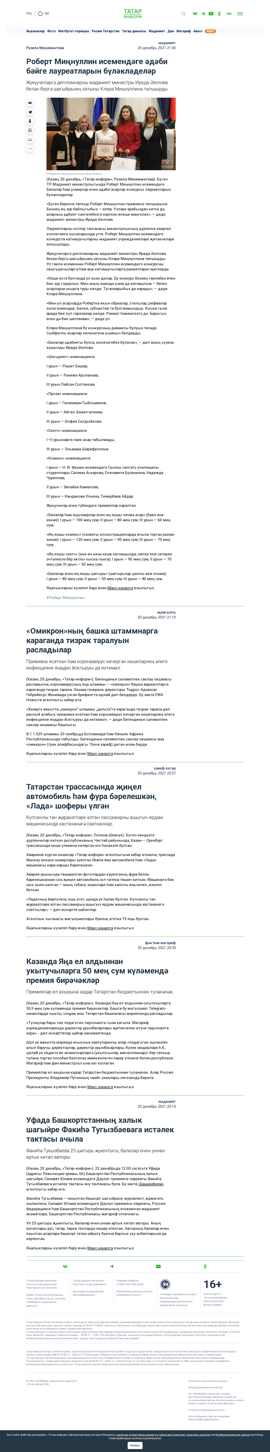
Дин (171, 31)
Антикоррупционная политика (205, 1387)
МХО (210, 31)
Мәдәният (157, 31)
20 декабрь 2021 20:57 (157, 773)
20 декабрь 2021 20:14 (157, 1106)
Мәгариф (184, 31)
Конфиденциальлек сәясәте (233, 1434)
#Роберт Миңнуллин (65, 597)
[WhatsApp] (30, 130)
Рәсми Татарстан (105, 31)
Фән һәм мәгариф (160, 943)
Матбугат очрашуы (73, 31)
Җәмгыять (166, 612)
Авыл (197, 31)
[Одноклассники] (30, 121)
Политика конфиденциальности (206, 1410)
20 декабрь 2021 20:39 (157, 948)
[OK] (219, 14)
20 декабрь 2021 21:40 (157, 48)
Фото (51, 31)
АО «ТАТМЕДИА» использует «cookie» (209, 1393)
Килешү (135, 1445)
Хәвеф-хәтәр (165, 768)
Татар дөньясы (134, 31)
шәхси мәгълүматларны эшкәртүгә (137, 1434)
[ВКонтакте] (30, 102)
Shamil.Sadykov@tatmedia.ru (203, 1419)
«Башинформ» (151, 1184)
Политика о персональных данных (207, 1381)
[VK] (195, 13)
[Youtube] (211, 13)
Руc (29, 13)
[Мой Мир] (30, 139)
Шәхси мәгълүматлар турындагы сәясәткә (184, 1434)
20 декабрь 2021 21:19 (157, 617)
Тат (46, 13)
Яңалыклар (35, 31)
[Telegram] (203, 13)
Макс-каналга (120, 588)
